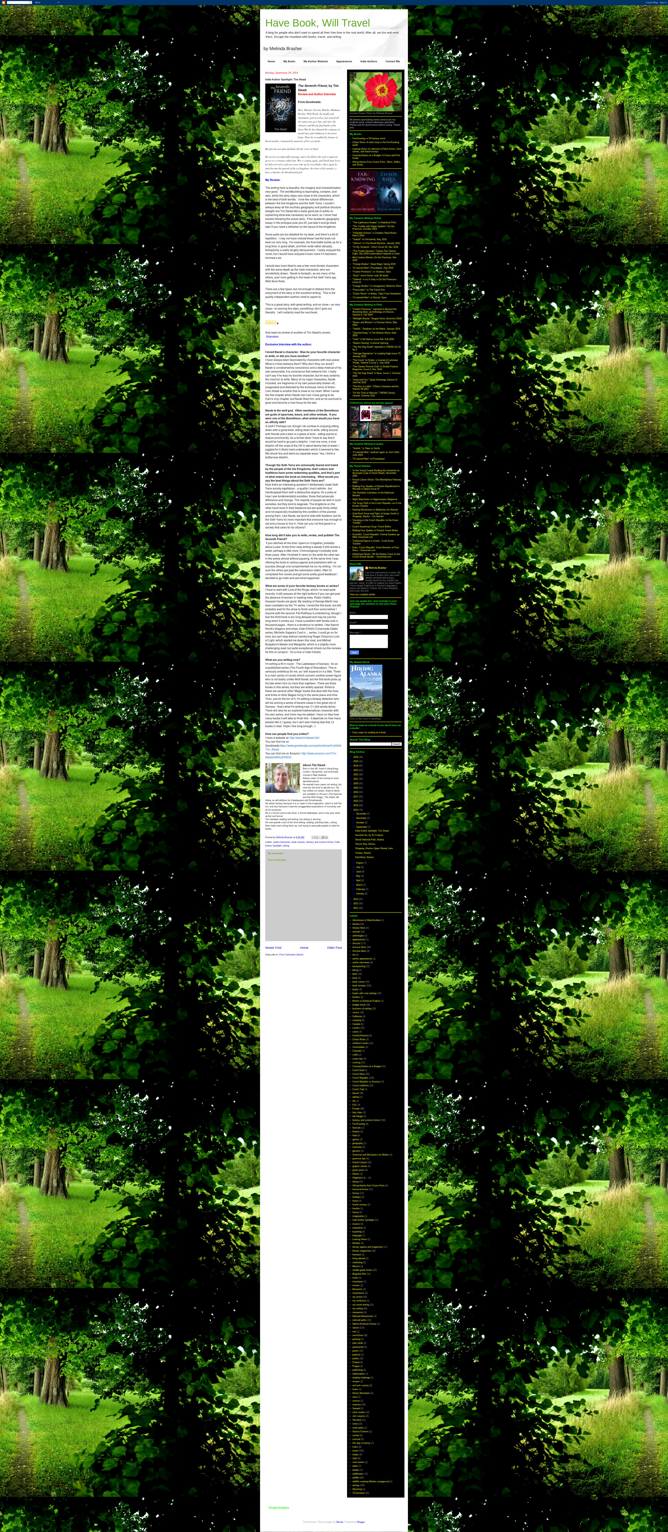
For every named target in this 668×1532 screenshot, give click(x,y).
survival (356, 1439)
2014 (356, 810)
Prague (356, 1366)
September (362, 827)
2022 (356, 774)
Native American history (364, 1324)
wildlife (355, 1477)
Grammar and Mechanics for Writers (370, 1154)
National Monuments (362, 1316)
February (361, 889)
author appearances (362, 958)
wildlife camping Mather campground (370, 1481)
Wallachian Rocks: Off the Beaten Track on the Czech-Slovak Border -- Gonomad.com (376, 555)
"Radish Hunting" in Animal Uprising (370, 343)
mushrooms (358, 1293)
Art (353, 954)
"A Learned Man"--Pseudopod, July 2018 (372, 268)
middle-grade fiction (362, 1270)
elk (353, 1101)
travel (355, 1450)
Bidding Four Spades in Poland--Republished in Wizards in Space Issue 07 (376, 487)
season (356, 1400)
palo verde (357, 1343)
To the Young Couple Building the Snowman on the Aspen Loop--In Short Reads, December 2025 (376, 473)
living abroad (358, 1258)
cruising (356, 1062)
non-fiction (357, 1335)
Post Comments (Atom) (291, 954)
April (358, 880)
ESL (354, 1104)
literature (356, 1254)
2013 (356, 899)
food (354, 1135)
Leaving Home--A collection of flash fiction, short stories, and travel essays (376, 150)
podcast (356, 1354)
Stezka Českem (360, 1431)
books (355, 989)
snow (355, 1423)
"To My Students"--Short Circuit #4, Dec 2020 (375, 247)
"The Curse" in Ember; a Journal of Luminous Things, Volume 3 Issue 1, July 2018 (375, 361)
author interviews (281, 842)
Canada (356, 1024)
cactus (355, 1012)
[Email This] (313, 837)
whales (355, 1470)
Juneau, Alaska (363, 853)
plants (355, 1350)
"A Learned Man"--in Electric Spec (369, 297)
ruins (354, 1397)
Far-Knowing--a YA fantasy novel (368, 138)
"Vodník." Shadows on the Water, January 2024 (376, 328)
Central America (360, 1035)
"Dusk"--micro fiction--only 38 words (370, 275)
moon (355, 1277)
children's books (360, 1043)
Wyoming (357, 1489)
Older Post (334, 947)
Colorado (356, 1051)
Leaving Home (359, 1239)
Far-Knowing (358, 1124)
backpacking (358, 966)
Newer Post (273, 947)
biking (355, 970)
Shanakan (272, 336)
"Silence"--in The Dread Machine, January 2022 (376, 243)
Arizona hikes (359, 947)
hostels (356, 1208)
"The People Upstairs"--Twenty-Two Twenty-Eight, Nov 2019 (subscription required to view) (375, 252)
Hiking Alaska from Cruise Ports (368, 1185)
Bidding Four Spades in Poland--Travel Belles (375, 530)
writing (286, 845)
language (356, 1235)
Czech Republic (360, 1077)
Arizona (356, 943)
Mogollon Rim (359, 1274)
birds (354, 974)
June (359, 871)
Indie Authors (368, 61)
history (355, 1193)
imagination (358, 1216)
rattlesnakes (358, 1373)
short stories (358, 1412)
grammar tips (359, 1158)
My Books (289, 61)
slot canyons (358, 1416)
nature (355, 1327)
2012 (356, 903)
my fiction (357, 1297)
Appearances (344, 61)
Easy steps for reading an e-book (369, 732)
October (360, 822)
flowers (356, 1131)
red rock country (360, 1385)
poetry (355, 1358)
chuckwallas (358, 1047)
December (361, 813)
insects (356, 1224)
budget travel (358, 1004)
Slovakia (356, 1420)
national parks (359, 1320)
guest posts (358, 1170)
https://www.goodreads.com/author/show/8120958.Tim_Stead (303, 747)
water (355, 1466)
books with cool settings (364, 993)
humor (355, 1212)
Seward (356, 1408)
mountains (357, 1281)
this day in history (361, 1443)
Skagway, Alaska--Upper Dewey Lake (374, 848)
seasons (356, 1404)
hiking (355, 1181)
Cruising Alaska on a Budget (366, 1066)
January (360, 893)
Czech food (358, 1070)
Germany (357, 1147)
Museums (357, 1289)
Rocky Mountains (361, 1393)
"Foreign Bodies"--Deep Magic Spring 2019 (373, 264)
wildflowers (357, 1473)
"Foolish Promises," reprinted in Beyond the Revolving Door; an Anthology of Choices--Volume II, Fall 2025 (374, 312)
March (359, 885)
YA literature (358, 1493)
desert (355, 1093)
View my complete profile (362, 594)
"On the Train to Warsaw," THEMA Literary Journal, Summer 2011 (373, 394)
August (360, 862)
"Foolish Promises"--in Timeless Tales (371, 271)
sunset (355, 1435)
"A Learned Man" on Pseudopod (368, 458)
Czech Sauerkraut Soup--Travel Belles (371, 526)
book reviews (298, 842)
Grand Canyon (359, 1162)
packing (356, 1339)
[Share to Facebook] (323, 837)
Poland (355, 1362)
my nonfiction (359, 1300)
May (358, 876)
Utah (354, 1458)
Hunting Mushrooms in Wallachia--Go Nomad (375, 509)
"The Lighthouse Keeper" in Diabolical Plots (374, 222)
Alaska (355, 924)
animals (356, 931)
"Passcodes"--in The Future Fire (368, 289)
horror (355, 1201)
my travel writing (360, 1304)
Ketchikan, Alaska (364, 857)
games (355, 1139)
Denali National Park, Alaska (369, 839)
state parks (358, 1427)
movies (356, 1285)
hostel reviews (359, 1204)
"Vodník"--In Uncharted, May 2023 (369, 239)
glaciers (356, 1151)
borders (356, 997)
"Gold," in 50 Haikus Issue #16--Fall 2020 (373, 339)
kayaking (356, 1231)
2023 (356, 770)
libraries (356, 1243)
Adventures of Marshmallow (366, 920)
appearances (358, 939)
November (361, 818)
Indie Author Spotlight (363, 1220)
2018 (356, 792)
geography (357, 1143)
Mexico (356, 1266)
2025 (356, 761)
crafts (355, 1054)
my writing (357, 1308)
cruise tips (357, 1058)
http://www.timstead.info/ (304, 738)
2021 (356, 779)
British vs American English (366, 1001)
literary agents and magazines (367, 1247)
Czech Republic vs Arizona (366, 1081)
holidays (356, 1197)
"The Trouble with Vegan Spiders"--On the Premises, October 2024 (373, 227)
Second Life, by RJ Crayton (369, 835)
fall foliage (357, 1116)
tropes (355, 1454)
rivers (355, 1389)
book (354, 978)
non (354, 1331)
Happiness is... (360, 1177)
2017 (356, 796)
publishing (357, 1370)
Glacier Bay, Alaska (365, 844)
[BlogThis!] (316, 837)
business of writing (361, 1008)
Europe (356, 1108)
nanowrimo (357, 1312)
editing (355, 1097)
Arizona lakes (359, 951)
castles (356, 1028)
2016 (356, 801)
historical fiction (360, 1189)
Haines (355, 1174)
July (358, 867)
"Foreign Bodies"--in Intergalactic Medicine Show (376, 286)
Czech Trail (358, 1089)
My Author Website (316, 61)
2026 (356, 757)
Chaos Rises (358, 1039)
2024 (356, 765)
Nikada (339, 1522)
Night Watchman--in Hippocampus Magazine (374, 499)
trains (355, 1447)
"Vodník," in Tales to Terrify (366, 448)
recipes (356, 1381)
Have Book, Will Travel (317, 23)
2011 (356, 908)
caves (355, 1031)
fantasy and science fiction (319, 842)
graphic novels (359, 1166)
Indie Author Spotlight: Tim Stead (372, 830)
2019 (356, 787)
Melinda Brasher (377, 568)
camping (356, 1020)
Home (271, 61)
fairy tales (357, 1112)
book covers (358, 981)
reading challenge (361, 1377)
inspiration (357, 1227)
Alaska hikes (358, 928)
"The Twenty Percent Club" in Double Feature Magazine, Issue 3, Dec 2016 (375, 368)
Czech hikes (358, 1074)
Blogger (361, 1522)
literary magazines (361, 1250)
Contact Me (392, 61)
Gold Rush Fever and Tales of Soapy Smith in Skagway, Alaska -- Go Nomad (375, 515)
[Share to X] (320, 837)
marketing (357, 1262)
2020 (356, 783)
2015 (356, 805)
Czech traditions (360, 1085)
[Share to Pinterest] (326, 837)
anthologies (358, 935)
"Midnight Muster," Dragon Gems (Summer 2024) (377, 318)
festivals (356, 1127)
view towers (358, 1462)
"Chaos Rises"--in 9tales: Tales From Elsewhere (376, 293)
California (357, 1016)
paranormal (358, 1347)
